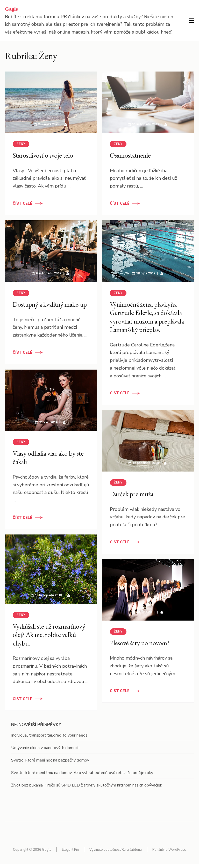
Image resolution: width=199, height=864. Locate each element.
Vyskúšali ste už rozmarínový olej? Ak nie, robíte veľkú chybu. (49, 635)
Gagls (11, 9)
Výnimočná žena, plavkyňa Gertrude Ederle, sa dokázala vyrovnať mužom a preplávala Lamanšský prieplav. (147, 317)
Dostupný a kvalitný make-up (50, 304)
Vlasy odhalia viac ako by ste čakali (48, 457)
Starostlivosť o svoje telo (43, 155)
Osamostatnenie (130, 155)
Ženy (21, 144)
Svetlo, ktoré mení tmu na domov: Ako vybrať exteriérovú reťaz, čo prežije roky (82, 773)
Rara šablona (132, 849)
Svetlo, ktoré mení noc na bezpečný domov (50, 760)
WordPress (177, 849)
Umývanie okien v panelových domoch (45, 748)
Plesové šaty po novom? (139, 643)
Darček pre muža (131, 493)
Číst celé (22, 203)
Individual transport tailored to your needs (49, 735)
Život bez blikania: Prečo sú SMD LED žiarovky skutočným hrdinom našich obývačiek (86, 785)
